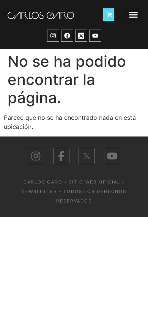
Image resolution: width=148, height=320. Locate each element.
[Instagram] (53, 36)
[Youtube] (95, 36)
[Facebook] (67, 36)
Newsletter (39, 191)
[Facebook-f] (61, 156)
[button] (133, 15)
